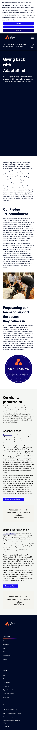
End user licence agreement (10, 717)
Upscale (5, 659)
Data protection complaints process (12, 713)
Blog (4, 675)
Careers (5, 679)
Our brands (6, 636)
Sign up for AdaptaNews (9, 690)
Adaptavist (5, 641)
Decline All (18, 27)
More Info (18, 30)
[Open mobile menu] (32, 37)
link (29, 7)
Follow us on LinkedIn (8, 693)
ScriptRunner (6, 655)
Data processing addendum (10, 709)
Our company (6, 682)
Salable (5, 652)
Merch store (6, 697)
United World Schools (9, 534)
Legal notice (6, 726)
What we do (6, 686)
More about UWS (10, 586)
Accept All (18, 23)
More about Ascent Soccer (12, 499)
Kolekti (4, 648)
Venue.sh (5, 663)
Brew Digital (6, 644)
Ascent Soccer (7, 435)
